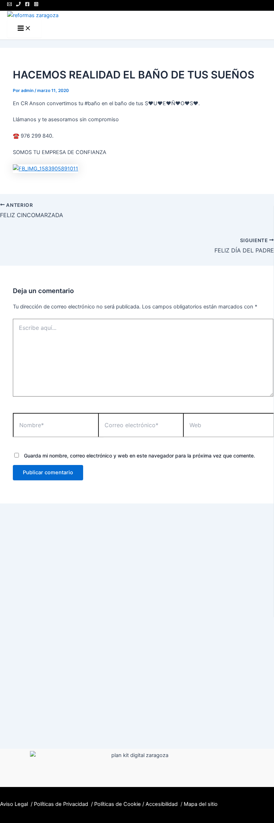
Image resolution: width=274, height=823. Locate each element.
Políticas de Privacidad (61, 804)
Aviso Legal (14, 804)
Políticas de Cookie (117, 804)
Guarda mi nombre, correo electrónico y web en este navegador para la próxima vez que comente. (139, 456)
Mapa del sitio (201, 804)
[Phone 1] (18, 4)
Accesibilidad (162, 804)
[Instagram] (36, 4)
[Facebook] (27, 4)
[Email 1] (9, 4)
